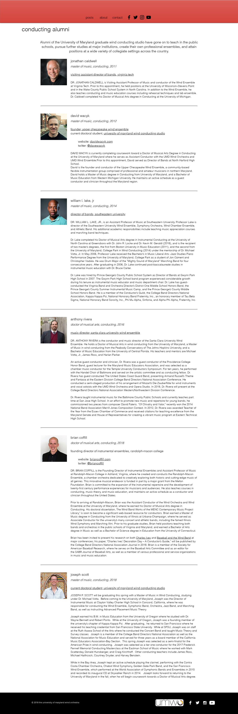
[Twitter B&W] (197, 702)
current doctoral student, (87, 588)
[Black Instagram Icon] (142, 17)
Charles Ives (143, 537)
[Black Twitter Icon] (135, 17)
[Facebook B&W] (190, 702)
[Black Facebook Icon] (129, 17)
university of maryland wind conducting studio (134, 588)
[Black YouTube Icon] (148, 17)
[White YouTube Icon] (212, 702)
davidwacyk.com (101, 141)
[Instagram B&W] (204, 702)
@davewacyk (96, 145)
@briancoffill (95, 463)
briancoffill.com (100, 459)
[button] (103, 17)
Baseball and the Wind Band (174, 537)
